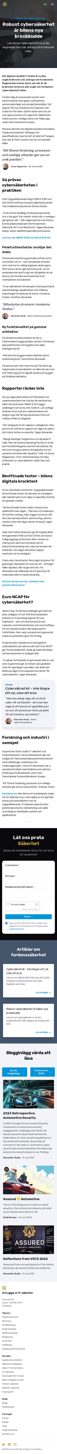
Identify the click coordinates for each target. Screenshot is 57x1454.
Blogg (4, 1403)
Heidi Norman (10, 1217)
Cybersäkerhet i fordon (13, 1376)
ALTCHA (35, 909)
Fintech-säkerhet (10, 1384)
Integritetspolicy (10, 1430)
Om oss (5, 1418)
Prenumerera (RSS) (41, 1072)
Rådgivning (7, 1337)
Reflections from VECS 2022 (25, 1259)
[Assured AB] (5, 4)
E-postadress (12, 865)
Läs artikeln (43, 992)
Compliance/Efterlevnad (13, 1349)
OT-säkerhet (8, 1372)
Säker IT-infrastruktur (12, 1368)
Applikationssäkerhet (12, 1360)
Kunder (5, 1422)
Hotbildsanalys (9, 1325)
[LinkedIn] (9, 1444)
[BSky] (3, 1444)
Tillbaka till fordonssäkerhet (28, 18)
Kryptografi (7, 1392)
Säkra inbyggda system (13, 1380)
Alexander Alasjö (11, 1157)
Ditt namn (10, 876)
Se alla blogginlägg (15, 1072)
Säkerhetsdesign (10, 1333)
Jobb (4, 1426)
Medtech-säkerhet (10, 1388)
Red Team (6, 1321)
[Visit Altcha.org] (36, 904)
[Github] (15, 1444)
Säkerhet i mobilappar (12, 1364)
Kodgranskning (9, 1329)
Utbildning (7, 1345)
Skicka (28, 917)
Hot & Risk (7, 1341)
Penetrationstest (10, 1317)
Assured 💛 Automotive (21, 1199)
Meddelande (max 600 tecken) (19, 887)
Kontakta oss (9, 793)
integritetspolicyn (16, 929)
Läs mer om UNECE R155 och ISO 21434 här (26, 237)
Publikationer (8, 1407)
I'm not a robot (18, 904)
